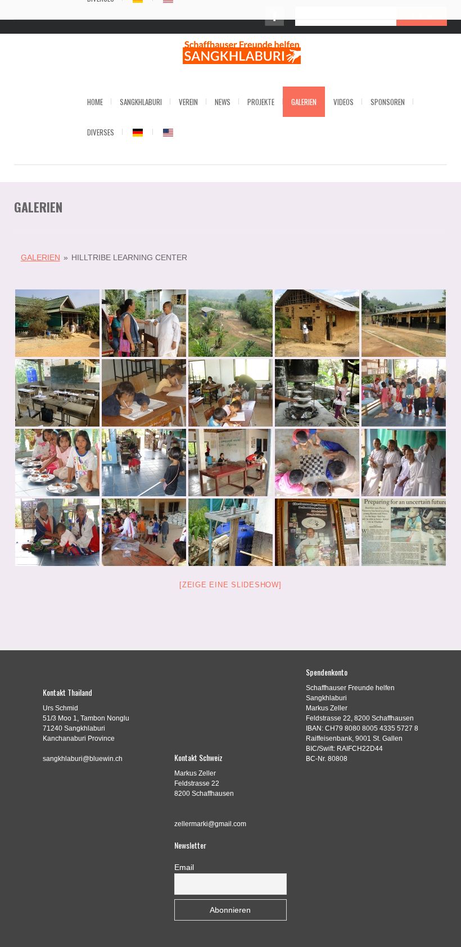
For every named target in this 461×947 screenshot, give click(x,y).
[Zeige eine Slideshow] (230, 585)
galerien (40, 257)
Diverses (100, 132)
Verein (188, 101)
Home (95, 101)
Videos (343, 101)
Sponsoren (387, 101)
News (223, 101)
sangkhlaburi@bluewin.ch (83, 759)
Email (184, 867)
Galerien (304, 101)
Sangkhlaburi (141, 101)
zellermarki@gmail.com (210, 824)
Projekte (260, 101)
